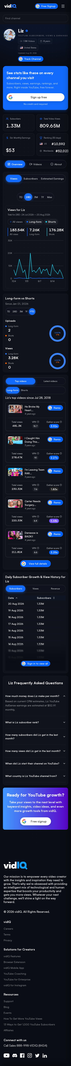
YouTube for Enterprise (17, 979)
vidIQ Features (12, 956)
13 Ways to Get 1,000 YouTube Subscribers (29, 1024)
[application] (35, 262)
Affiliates (8, 1030)
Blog (6, 1007)
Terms (7, 934)
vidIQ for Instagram (15, 985)
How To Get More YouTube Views (23, 1018)
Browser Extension (14, 962)
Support (8, 1001)
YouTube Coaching (15, 973)
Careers (8, 928)
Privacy (8, 940)
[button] (20, 197)
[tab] (15, 164)
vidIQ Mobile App (14, 967)
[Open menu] (63, 6)
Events (7, 1012)
